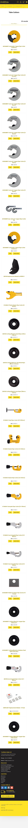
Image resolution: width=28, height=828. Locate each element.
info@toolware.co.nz (9, 760)
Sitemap (3, 808)
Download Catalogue (6, 765)
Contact (3, 781)
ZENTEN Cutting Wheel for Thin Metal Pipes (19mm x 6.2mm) (14, 363)
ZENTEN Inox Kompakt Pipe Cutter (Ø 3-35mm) (14, 679)
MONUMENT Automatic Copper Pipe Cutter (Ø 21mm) (14, 248)
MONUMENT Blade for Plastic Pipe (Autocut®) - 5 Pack (14, 593)
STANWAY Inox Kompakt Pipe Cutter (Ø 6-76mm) (14, 564)
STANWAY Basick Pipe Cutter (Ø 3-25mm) (14, 449)
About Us (3, 776)
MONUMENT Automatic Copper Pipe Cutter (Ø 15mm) (14, 47)
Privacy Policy (4, 770)
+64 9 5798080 (8, 758)
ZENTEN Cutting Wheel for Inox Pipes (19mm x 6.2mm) (14, 392)
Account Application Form (7, 766)
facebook (2, 787)
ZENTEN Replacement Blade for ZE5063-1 (14, 276)
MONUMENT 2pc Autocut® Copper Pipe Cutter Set (14, 219)
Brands (2, 778)
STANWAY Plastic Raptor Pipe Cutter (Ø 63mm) (14, 305)
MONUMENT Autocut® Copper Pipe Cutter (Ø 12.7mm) (14, 75)
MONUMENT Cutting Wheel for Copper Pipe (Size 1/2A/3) (14, 737)
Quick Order (16, 52)
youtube (11, 787)
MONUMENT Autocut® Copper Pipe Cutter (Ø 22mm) (14, 190)
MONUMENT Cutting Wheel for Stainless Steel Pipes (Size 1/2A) (14, 651)
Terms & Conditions (6, 771)
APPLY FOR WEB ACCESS (7, 796)
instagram (8, 787)
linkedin (5, 787)
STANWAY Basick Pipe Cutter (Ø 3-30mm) (14, 477)
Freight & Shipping (5, 769)
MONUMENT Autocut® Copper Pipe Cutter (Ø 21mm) (14, 162)
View (10, 52)
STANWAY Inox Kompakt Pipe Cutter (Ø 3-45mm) (14, 535)
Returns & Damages (6, 767)
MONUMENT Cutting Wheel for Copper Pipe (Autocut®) (14, 622)
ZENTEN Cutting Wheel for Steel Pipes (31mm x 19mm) (13, 334)
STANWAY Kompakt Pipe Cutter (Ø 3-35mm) (14, 506)
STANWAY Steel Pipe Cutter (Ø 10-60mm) (14, 420)
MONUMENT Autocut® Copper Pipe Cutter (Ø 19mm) (14, 133)
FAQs (2, 782)
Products (3, 777)
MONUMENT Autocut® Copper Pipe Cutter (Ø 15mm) (14, 104)
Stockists (3, 780)
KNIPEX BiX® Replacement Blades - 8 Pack (14, 708)
